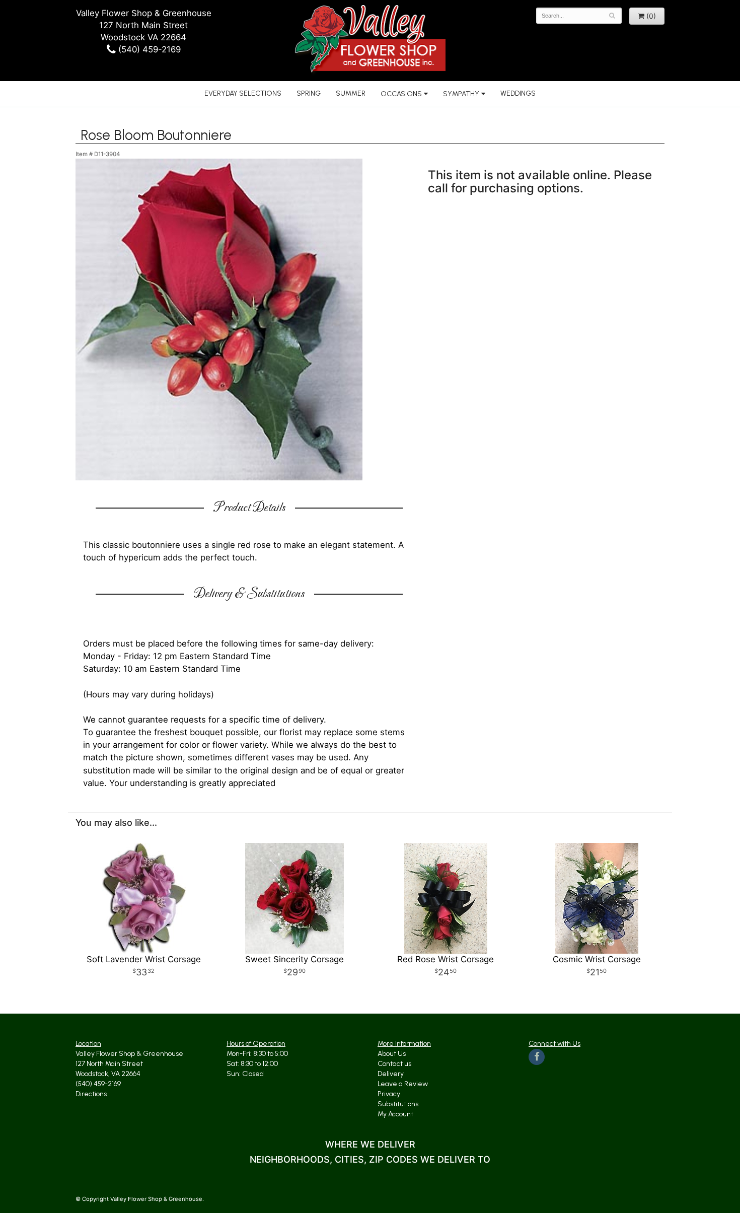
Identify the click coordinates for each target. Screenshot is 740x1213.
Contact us (394, 1063)
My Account (395, 1114)
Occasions (401, 94)
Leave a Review (403, 1084)
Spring (309, 93)
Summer (350, 93)
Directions (91, 1094)
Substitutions (398, 1104)
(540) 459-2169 (148, 49)
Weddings (518, 93)
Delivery (391, 1073)
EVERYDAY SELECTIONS (242, 93)
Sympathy (461, 94)
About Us (392, 1053)
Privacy (389, 1094)
